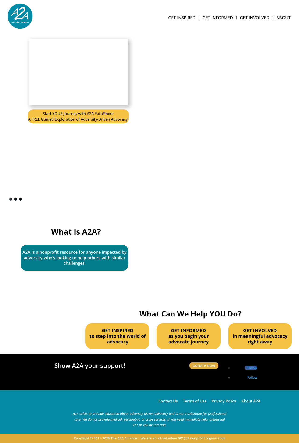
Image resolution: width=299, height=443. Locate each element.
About (283, 18)
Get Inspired (182, 18)
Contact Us (168, 400)
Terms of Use (194, 400)
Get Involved (254, 18)
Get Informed (218, 18)
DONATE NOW (204, 365)
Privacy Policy (224, 400)
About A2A (250, 400)
